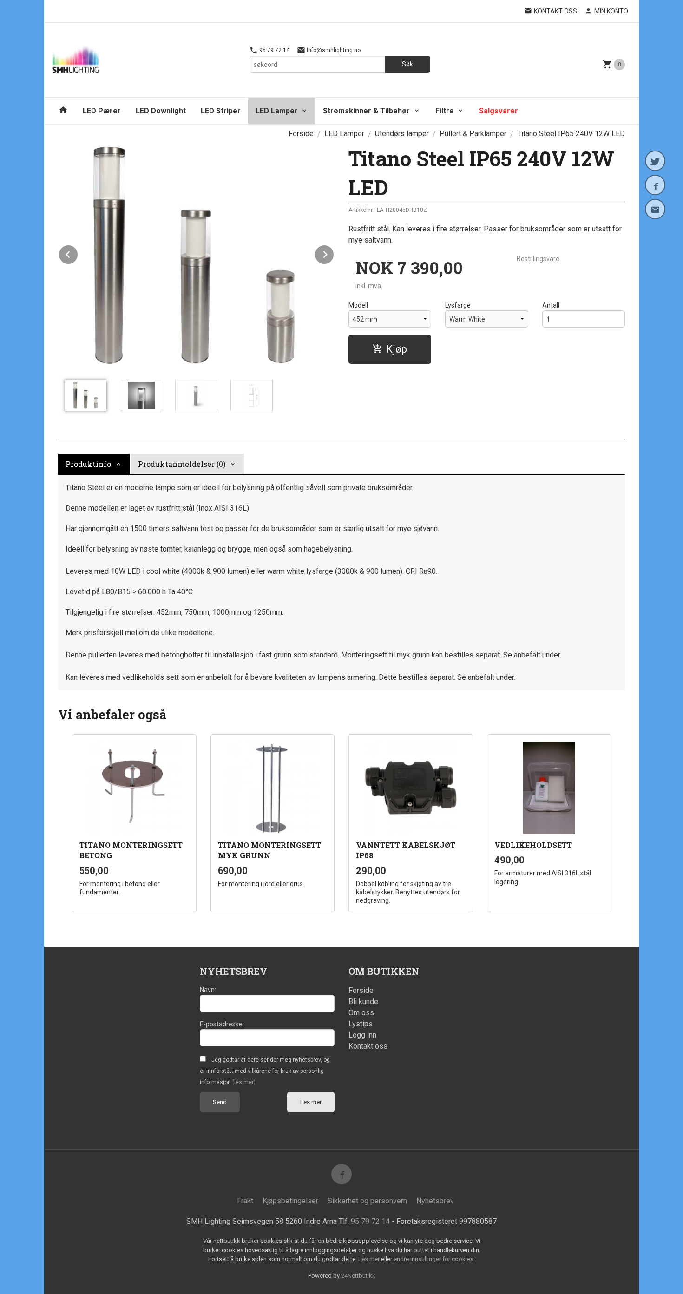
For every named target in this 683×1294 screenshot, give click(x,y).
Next (334, 253)
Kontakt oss (367, 1046)
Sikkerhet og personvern (367, 1200)
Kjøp (396, 349)
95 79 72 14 (273, 50)
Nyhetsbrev (435, 1200)
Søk (407, 64)
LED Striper (221, 110)
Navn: (208, 989)
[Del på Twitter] (655, 161)
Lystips (360, 1023)
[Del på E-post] (655, 209)
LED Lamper (277, 110)
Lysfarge (458, 305)
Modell (358, 305)
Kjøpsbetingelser (290, 1200)
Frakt (245, 1200)
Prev (78, 253)
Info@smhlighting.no (333, 50)
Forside (301, 133)
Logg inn (362, 1035)
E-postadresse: (222, 1024)
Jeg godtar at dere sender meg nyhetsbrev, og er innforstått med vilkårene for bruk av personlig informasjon (265, 1071)
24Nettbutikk (358, 1275)
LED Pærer (102, 110)
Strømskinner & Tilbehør (366, 110)
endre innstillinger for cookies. (434, 1258)
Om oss (361, 1012)
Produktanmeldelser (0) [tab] (181, 464)
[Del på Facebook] (655, 185)
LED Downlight (161, 110)
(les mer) (244, 1082)
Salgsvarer (498, 110)
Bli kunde (363, 1001)
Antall (550, 305)
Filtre (444, 110)
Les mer (311, 1101)
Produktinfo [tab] (88, 464)
